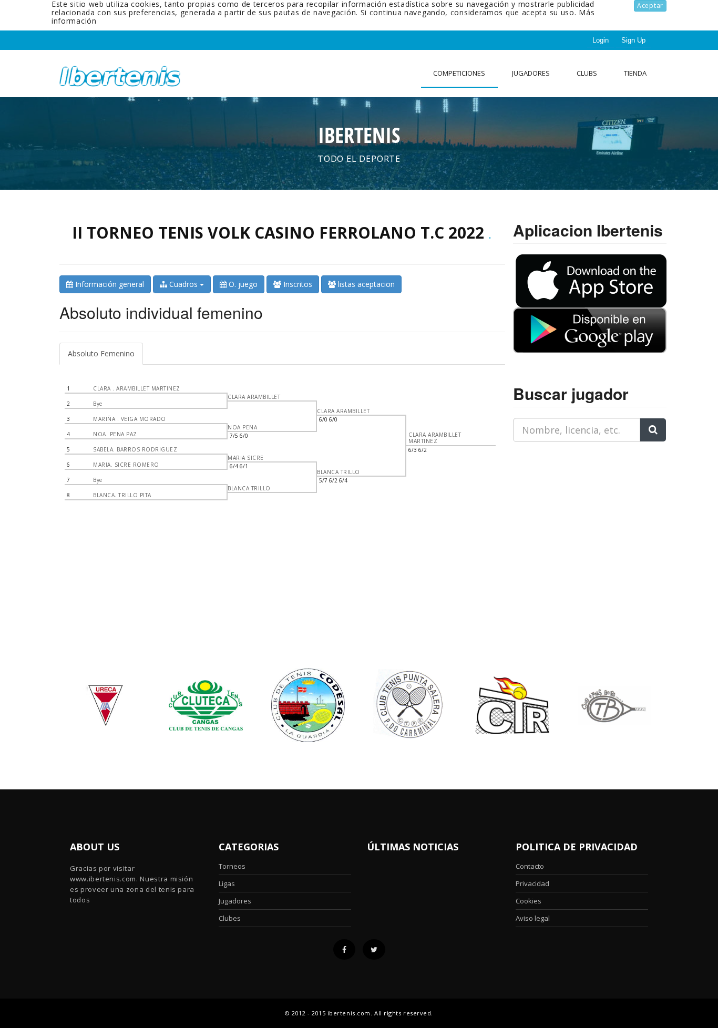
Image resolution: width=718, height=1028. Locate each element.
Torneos (232, 866)
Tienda (635, 73)
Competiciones (459, 73)
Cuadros (183, 284)
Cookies (528, 901)
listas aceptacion (365, 284)
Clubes (230, 918)
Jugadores (531, 73)
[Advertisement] (578, 516)
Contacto (530, 866)
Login (600, 40)
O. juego (242, 284)
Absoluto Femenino (101, 353)
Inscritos (296, 284)
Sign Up (633, 40)
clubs (587, 73)
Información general (108, 284)
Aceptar (650, 5)
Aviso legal (533, 918)
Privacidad (532, 883)
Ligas (227, 883)
